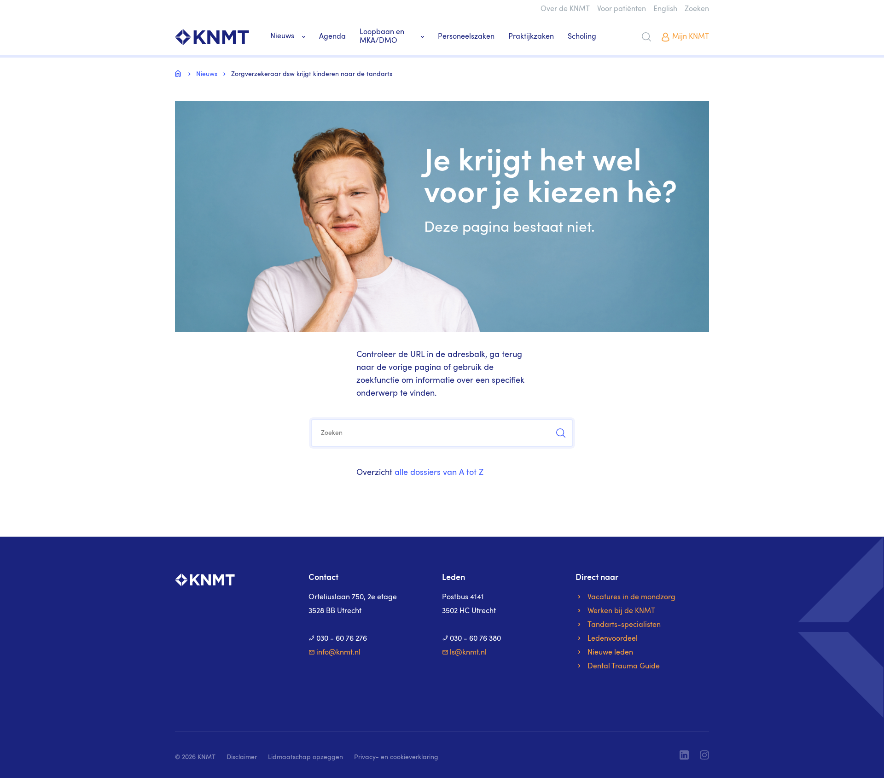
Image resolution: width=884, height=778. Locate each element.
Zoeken (697, 9)
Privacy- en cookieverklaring (396, 757)
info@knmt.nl (338, 652)
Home (179, 73)
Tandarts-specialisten (624, 625)
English (665, 9)
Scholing (582, 37)
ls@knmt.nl (468, 652)
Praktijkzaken (531, 37)
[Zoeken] (646, 36)
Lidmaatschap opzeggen (305, 757)
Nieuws (282, 36)
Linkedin (684, 755)
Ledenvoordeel (612, 639)
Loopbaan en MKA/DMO (382, 37)
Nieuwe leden (610, 652)
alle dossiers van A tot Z (439, 472)
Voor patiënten (621, 9)
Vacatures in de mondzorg (631, 597)
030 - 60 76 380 (475, 639)
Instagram (704, 755)
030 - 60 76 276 (341, 639)
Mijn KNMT (690, 37)
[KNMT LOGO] (212, 36)
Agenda (332, 37)
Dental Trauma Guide (623, 666)
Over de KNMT (565, 9)
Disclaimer (242, 757)
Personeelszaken (466, 37)
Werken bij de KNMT (621, 611)
